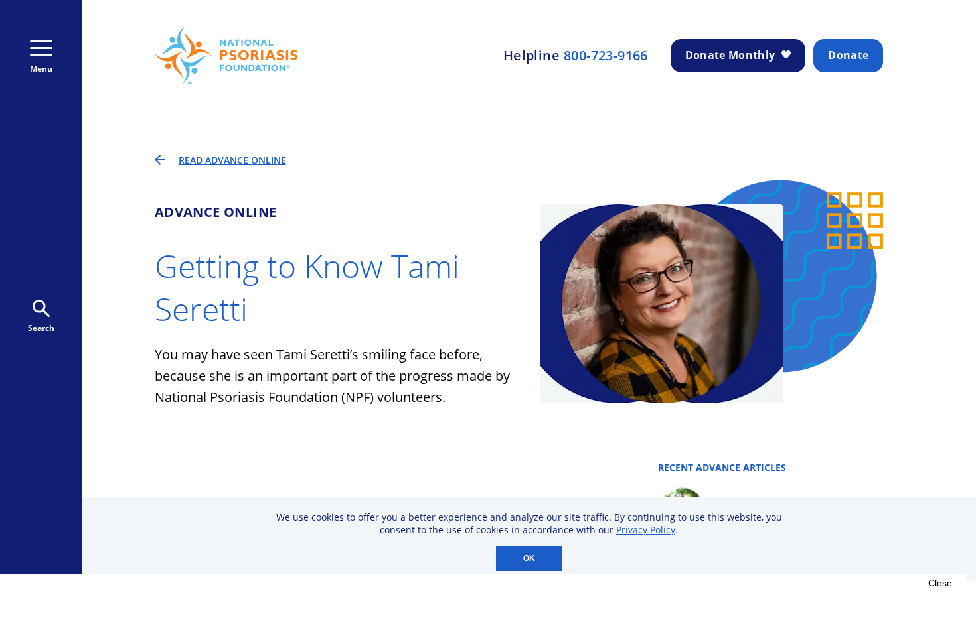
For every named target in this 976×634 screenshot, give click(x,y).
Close (940, 583)
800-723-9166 (606, 55)
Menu (41, 68)
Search (41, 328)
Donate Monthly (730, 55)
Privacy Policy (645, 529)
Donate (848, 55)
